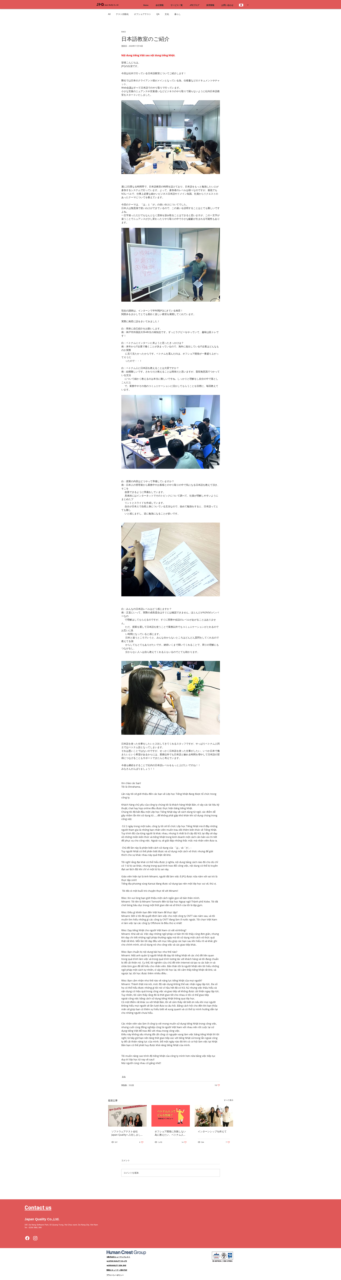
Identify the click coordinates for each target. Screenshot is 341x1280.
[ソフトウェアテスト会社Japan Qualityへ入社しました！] (127, 1116)
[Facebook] (27, 1238)
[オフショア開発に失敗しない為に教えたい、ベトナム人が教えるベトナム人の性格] (170, 1116)
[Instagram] (35, 1238)
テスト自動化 (122, 14)
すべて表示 (228, 1100)
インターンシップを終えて (212, 1131)
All (109, 14)
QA (157, 14)
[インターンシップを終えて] (214, 1116)
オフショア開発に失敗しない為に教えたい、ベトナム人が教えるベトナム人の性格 (170, 1133)
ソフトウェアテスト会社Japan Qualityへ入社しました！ (126, 1133)
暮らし (177, 14)
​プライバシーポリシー (115, 1275)
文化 (167, 14)
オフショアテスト (142, 14)
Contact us (38, 1207)
